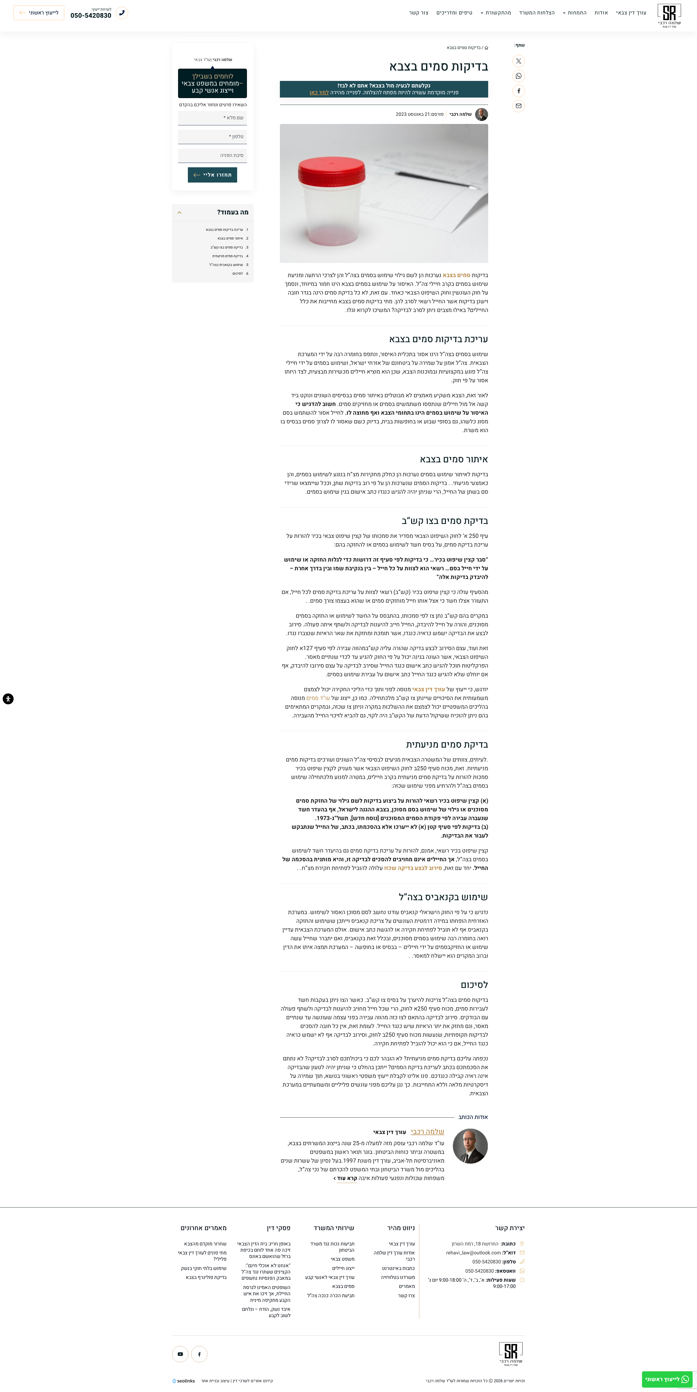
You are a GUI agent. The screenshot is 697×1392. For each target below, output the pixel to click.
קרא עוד (347, 1178)
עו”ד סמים (318, 698)
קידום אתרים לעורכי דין (253, 1381)
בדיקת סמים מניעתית (227, 256)
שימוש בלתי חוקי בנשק (204, 1268)
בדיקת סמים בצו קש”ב (226, 247)
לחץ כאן (319, 92)
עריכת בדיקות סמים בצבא (224, 229)
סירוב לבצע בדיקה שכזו (413, 868)
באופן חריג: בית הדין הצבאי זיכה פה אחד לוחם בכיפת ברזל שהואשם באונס (264, 1250)
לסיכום (238, 273)
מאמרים (407, 1286)
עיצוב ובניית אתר (215, 1381)
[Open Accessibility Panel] (8, 698)
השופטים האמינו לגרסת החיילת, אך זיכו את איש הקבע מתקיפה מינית (267, 1293)
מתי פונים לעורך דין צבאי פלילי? (202, 1256)
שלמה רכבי (461, 114)
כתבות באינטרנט (398, 1268)
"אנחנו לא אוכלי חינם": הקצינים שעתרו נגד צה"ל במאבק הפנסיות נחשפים (266, 1272)
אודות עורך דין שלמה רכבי (394, 1256)
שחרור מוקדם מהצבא (205, 1244)
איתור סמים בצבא (230, 238)
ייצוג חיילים (343, 1268)
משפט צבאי (342, 1259)
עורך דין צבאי (428, 689)
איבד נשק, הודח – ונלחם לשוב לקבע (266, 1312)
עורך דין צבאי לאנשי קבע (329, 1277)
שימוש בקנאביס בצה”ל (226, 264)
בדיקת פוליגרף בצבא (206, 1277)
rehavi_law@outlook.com (473, 1253)
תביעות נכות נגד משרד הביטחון (332, 1247)
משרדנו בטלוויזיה (398, 1277)
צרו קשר (406, 1296)
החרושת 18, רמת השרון (476, 1244)
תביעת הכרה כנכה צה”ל (330, 1296)
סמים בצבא (456, 275)
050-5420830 (486, 1262)
